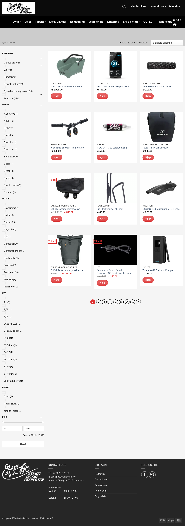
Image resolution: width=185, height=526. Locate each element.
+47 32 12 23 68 (61, 473)
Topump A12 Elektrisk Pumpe (158, 270)
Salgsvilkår (100, 496)
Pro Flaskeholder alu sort (109, 209)
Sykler (17, 21)
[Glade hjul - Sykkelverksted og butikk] (18, 8)
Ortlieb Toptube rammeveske (65, 209)
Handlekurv (165, 21)
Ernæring (113, 21)
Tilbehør (40, 21)
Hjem (4, 43)
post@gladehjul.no (66, 476)
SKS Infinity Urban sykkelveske (67, 270)
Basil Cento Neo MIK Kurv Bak (66, 86)
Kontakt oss (158, 6)
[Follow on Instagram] (152, 474)
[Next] (138, 301)
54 (127, 302)
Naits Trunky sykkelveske (156, 147)
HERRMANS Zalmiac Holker (157, 86)
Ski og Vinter (131, 21)
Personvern (101, 490)
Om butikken (139, 6)
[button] (177, 22)
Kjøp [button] (56, 96)
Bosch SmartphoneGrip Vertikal (113, 86)
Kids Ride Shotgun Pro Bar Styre (68, 147)
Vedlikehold (95, 21)
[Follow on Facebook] (144, 474)
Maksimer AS (46, 518)
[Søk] (123, 6)
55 (133, 302)
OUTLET (148, 21)
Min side (174, 6)
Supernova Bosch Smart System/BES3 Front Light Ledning (114, 271)
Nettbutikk (100, 474)
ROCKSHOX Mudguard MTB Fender (161, 209)
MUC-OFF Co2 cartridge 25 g (112, 147)
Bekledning (77, 21)
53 (121, 302)
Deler (27, 21)
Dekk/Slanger (57, 21)
